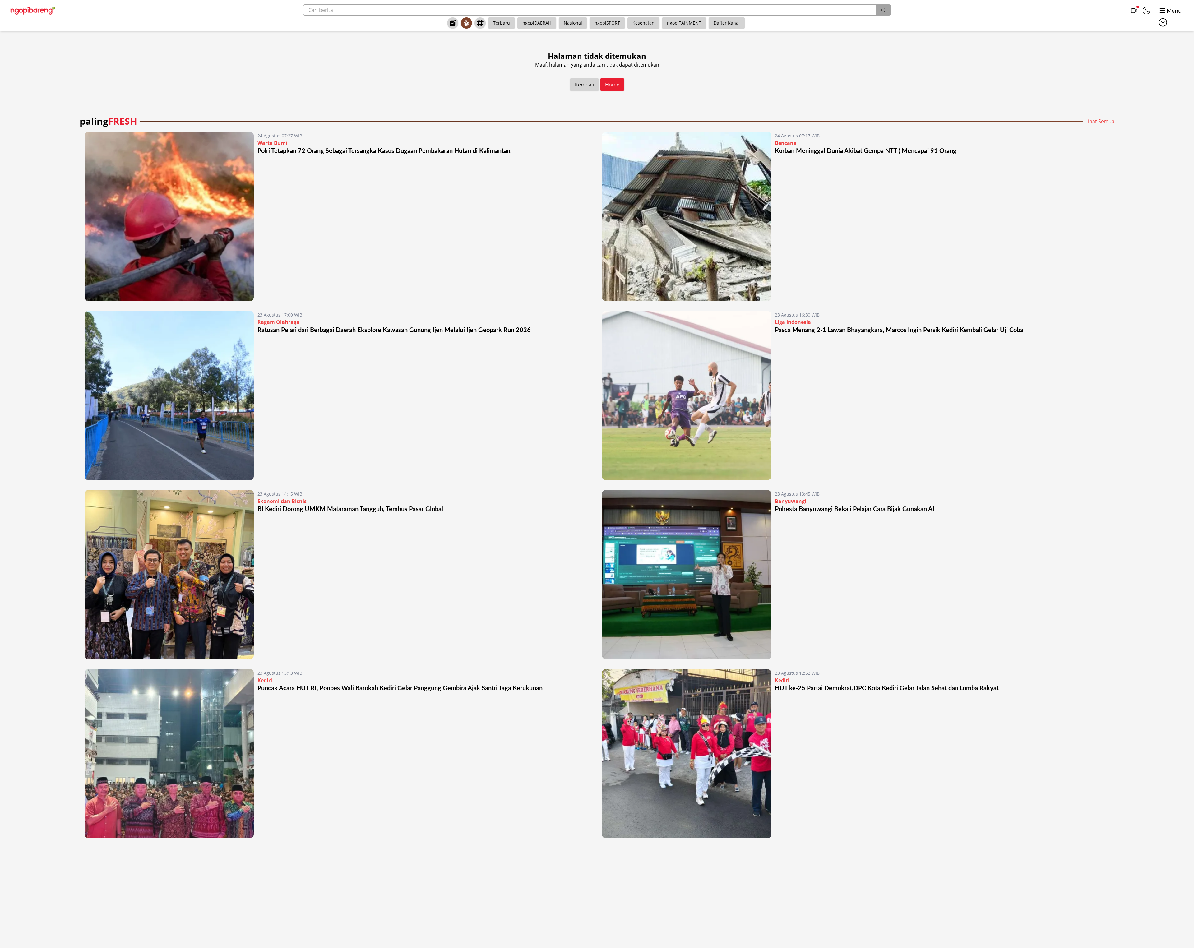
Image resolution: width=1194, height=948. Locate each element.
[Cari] (883, 10)
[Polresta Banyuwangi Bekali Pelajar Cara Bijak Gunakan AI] (686, 574)
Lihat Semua (1099, 121)
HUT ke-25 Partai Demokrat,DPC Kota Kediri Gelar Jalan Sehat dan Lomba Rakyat (887, 688)
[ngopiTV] (1134, 11)
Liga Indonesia (793, 322)
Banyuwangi (790, 501)
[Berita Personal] (466, 23)
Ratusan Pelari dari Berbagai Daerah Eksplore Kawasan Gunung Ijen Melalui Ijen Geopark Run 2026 (394, 330)
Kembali (584, 84)
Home (612, 84)
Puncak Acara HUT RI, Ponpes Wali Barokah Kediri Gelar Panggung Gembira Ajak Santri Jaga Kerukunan (400, 688)
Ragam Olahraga (278, 322)
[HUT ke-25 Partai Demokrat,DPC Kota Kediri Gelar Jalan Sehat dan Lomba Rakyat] (686, 753)
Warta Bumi (272, 143)
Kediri (264, 680)
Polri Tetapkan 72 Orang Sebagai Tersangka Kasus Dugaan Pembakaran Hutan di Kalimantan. (384, 151)
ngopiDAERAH (536, 23)
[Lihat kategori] (1163, 22)
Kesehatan (643, 23)
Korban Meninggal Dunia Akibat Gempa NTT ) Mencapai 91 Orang (865, 151)
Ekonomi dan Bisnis (282, 501)
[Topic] (480, 23)
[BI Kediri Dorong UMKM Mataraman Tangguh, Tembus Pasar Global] (169, 574)
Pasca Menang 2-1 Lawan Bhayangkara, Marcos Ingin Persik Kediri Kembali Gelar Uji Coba (899, 330)
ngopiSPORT (607, 23)
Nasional (573, 23)
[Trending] (452, 23)
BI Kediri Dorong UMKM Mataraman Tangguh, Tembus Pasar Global (350, 509)
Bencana (786, 143)
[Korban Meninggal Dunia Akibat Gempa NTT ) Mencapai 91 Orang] (686, 216)
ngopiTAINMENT (684, 23)
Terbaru (501, 23)
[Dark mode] (1146, 11)
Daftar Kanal (727, 23)
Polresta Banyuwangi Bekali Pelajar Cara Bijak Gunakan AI (854, 509)
